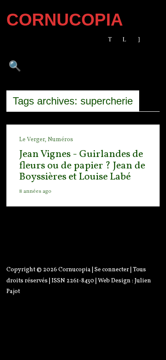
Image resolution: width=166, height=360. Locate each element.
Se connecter (111, 270)
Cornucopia (74, 270)
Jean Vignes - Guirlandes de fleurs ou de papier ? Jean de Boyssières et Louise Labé (82, 165)
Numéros (60, 140)
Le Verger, (33, 140)
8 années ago (35, 191)
